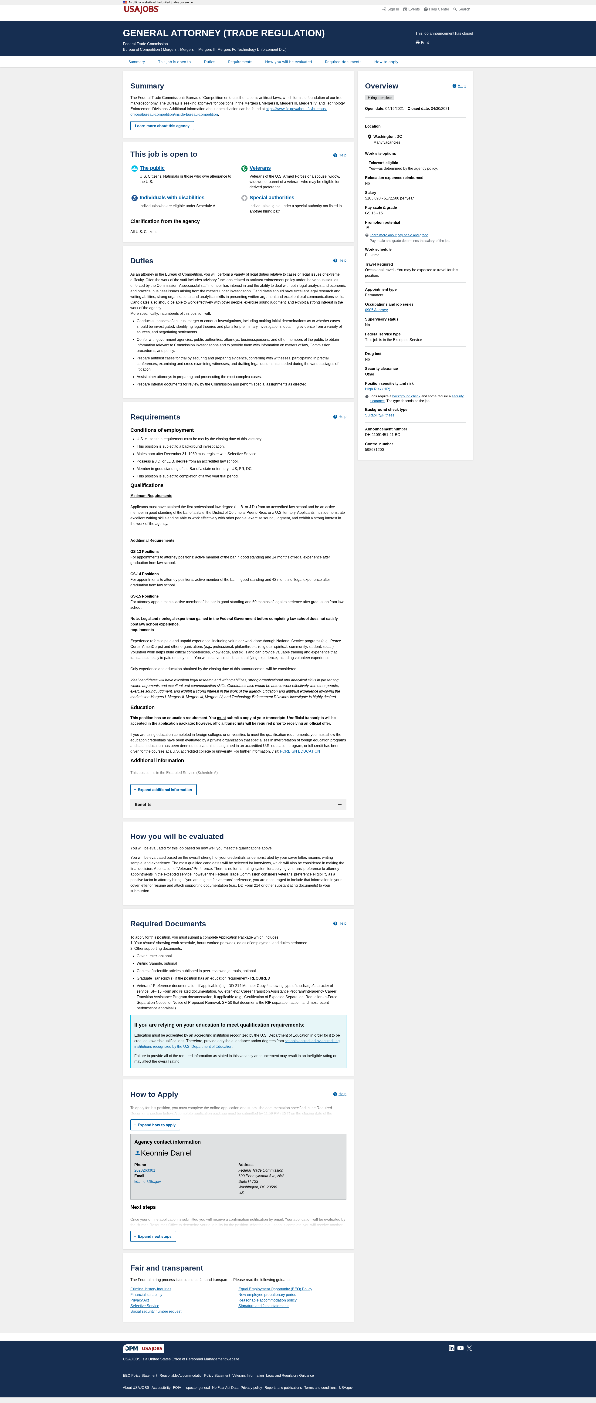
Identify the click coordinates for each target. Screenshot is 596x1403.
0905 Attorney (376, 310)
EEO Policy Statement (140, 1375)
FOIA (177, 1387)
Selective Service (144, 1306)
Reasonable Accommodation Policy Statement (194, 1375)
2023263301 (144, 1170)
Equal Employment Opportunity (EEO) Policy (275, 1289)
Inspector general (196, 1387)
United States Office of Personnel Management (187, 1359)
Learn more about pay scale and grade (399, 235)
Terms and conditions (320, 1387)
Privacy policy (251, 1387)
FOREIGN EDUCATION (300, 751)
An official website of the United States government (162, 2)
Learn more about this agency (162, 125)
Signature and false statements (263, 1306)
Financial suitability (146, 1295)
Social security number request (155, 1311)
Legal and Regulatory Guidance (290, 1375)
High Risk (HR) (377, 389)
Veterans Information (248, 1375)
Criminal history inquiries (150, 1289)
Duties (209, 61)
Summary (137, 61)
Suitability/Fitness (379, 415)
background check (406, 396)
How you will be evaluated (288, 61)
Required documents (343, 61)
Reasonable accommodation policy (267, 1300)
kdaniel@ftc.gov (147, 1181)
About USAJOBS (136, 1387)
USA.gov (346, 1387)
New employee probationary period (267, 1295)
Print (425, 42)
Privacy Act (139, 1300)
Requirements (240, 61)
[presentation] (416, 139)
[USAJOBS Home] (142, 10)
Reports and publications (283, 1387)
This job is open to (174, 61)
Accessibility (161, 1387)
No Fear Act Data (225, 1387)
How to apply (386, 61)
